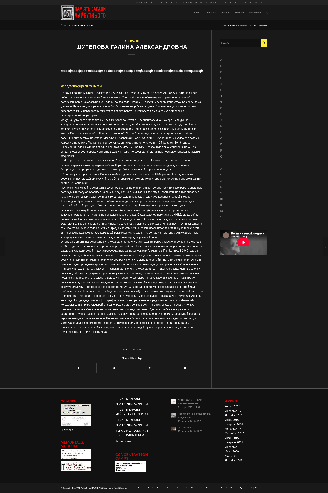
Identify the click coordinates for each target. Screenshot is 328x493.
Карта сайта (123, 441)
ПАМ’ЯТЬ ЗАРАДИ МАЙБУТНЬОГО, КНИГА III (132, 422)
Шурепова (135, 349)
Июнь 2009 (232, 451)
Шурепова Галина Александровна (131, 47)
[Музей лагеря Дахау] (76, 458)
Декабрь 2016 (233, 415)
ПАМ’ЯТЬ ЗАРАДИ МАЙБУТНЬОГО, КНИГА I (131, 401)
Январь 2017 (233, 411)
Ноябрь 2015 (233, 428)
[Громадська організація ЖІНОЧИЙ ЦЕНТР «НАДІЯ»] (76, 425)
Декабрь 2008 (233, 460)
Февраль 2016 (234, 424)
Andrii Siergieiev (120, 488)
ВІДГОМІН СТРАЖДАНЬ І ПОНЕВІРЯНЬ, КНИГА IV (131, 433)
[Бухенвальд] (130, 470)
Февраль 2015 (234, 442)
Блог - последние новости (77, 25)
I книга (130, 41)
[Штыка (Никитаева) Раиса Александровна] (2, 246)
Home (232, 25)
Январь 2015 (233, 447)
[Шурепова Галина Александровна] (132, 70)
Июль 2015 (232, 438)
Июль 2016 (232, 419)
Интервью (67, 429)
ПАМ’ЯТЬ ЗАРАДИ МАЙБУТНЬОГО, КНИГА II (132, 412)
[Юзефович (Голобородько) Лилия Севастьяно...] (325, 246)
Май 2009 (231, 456)
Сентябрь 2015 (234, 433)
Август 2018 (232, 406)
